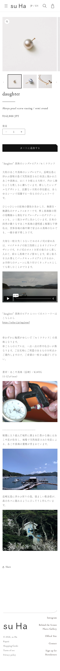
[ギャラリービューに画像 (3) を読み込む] (45, 81)
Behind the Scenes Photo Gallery (48, 627)
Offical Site (51, 636)
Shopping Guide (10, 646)
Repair (6, 641)
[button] (6, 6)
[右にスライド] (56, 82)
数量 (4, 126)
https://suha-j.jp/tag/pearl (16, 322)
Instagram (52, 618)
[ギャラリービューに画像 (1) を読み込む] (14, 81)
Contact (53, 643)
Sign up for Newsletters (51, 652)
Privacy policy (9, 655)
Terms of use (9, 650)
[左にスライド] (3, 82)
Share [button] (8, 567)
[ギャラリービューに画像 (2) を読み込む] (30, 81)
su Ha (14, 637)
